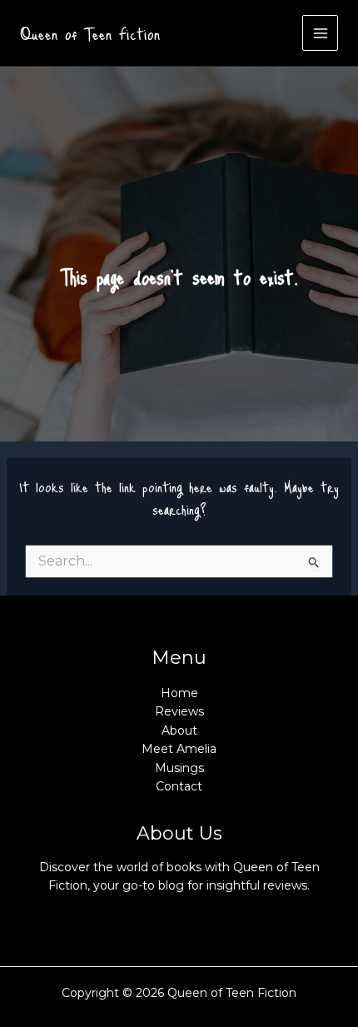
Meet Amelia (179, 748)
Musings (179, 767)
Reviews (179, 711)
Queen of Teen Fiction (90, 33)
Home (179, 692)
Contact (179, 786)
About (179, 730)
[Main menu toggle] (320, 33)
